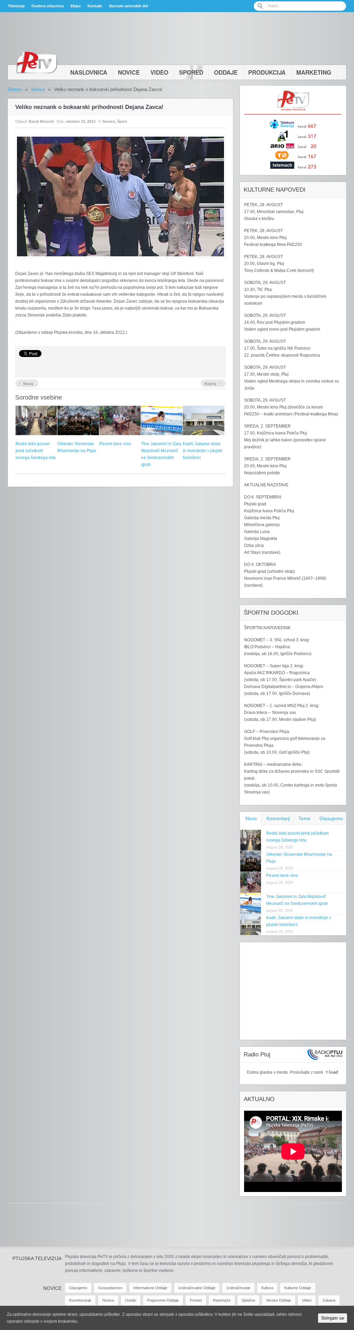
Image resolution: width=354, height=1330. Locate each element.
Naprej (212, 382)
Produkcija (267, 72)
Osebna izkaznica (47, 6)
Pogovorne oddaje (163, 1300)
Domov (15, 89)
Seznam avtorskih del (128, 6)
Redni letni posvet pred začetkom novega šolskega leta (36, 450)
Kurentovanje (80, 1300)
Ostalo (130, 1300)
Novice (129, 72)
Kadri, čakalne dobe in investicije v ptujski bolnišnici (202, 450)
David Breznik (41, 121)
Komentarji (278, 818)
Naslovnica (88, 72)
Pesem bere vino (115, 443)
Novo (251, 818)
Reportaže (222, 1300)
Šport (122, 121)
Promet (196, 1300)
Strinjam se (332, 1318)
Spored (191, 72)
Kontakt (94, 6)
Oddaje (225, 72)
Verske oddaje (278, 1300)
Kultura (267, 1288)
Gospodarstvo (110, 1288)
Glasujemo (331, 818)
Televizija (16, 6)
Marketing (313, 72)
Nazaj (26, 382)
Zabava (329, 1300)
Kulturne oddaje (297, 1288)
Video (159, 72)
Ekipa (76, 6)
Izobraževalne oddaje (196, 1288)
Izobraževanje (238, 1288)
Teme (304, 818)
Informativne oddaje (150, 1288)
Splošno (248, 1300)
